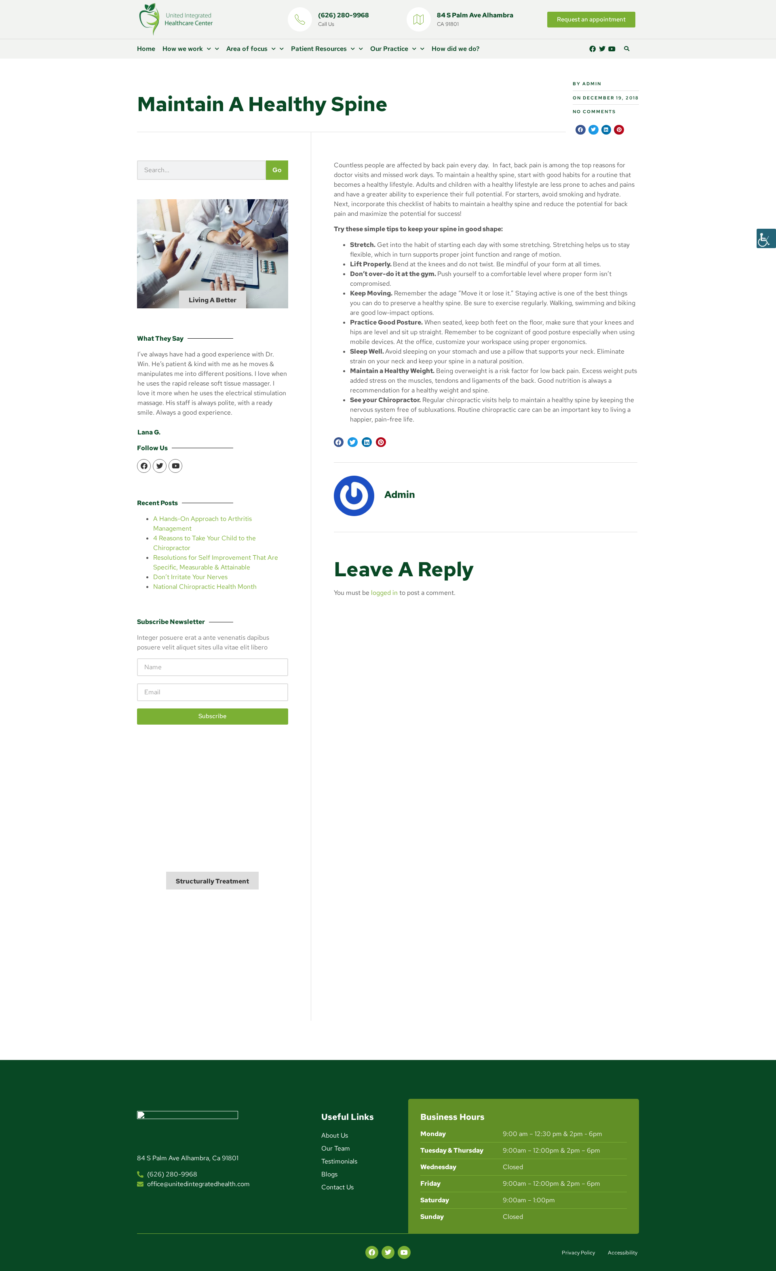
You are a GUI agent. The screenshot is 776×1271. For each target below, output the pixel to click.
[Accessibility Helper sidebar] (766, 238)
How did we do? (455, 48)
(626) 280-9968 (343, 15)
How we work (182, 48)
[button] (626, 48)
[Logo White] (187, 1134)
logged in (384, 592)
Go (277, 170)
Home (146, 48)
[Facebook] (592, 49)
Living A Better (212, 300)
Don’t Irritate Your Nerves (190, 577)
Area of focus (247, 48)
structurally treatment (212, 881)
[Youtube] (612, 49)
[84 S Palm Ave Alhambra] (419, 19)
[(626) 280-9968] (300, 19)
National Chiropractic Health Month (205, 586)
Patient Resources (319, 48)
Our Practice (389, 48)
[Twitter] (602, 49)
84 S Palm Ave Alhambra (475, 15)
